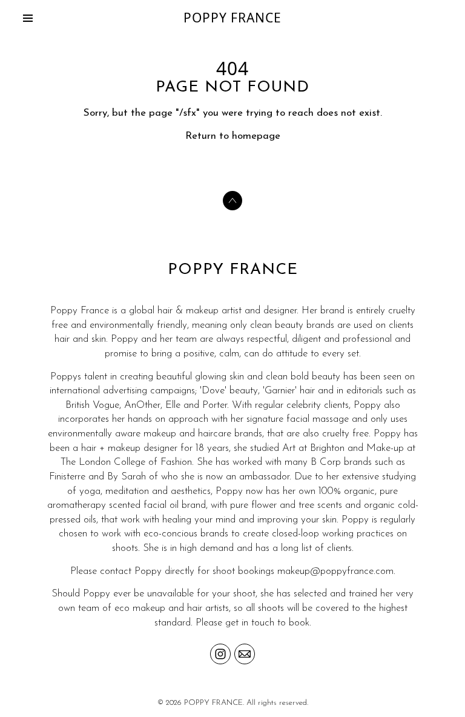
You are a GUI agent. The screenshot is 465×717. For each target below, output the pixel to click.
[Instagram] (220, 654)
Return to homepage (232, 136)
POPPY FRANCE (233, 270)
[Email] (244, 654)
